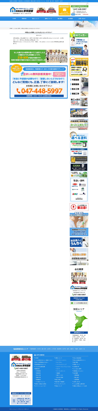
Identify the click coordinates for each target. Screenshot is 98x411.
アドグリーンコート (61, 360)
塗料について (48, 18)
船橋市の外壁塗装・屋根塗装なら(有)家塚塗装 (65, 409)
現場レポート (77, 364)
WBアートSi (60, 375)
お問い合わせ (82, 18)
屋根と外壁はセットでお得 (80, 386)
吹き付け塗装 (60, 377)
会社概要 (70, 18)
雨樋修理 (38, 379)
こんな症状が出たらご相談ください (44, 360)
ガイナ (58, 368)
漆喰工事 (38, 377)
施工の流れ (58, 379)
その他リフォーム (40, 381)
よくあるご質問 (77, 368)
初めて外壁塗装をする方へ (41, 362)
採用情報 (77, 379)
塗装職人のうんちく (78, 371)
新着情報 (77, 375)
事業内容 (24, 18)
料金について (58, 386)
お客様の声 (76, 366)
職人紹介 (77, 377)
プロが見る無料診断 (40, 366)
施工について (35, 18)
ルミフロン (59, 362)
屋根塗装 (38, 373)
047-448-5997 (80, 9)
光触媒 (58, 373)
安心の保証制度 (77, 358)
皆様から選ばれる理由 (40, 384)
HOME (14, 18)
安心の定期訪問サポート (80, 360)
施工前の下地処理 (59, 381)
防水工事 (38, 375)
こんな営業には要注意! (79, 384)
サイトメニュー (84, 1)
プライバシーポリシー (23, 409)
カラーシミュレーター (40, 386)
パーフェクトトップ (61, 364)
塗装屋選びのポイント (40, 364)
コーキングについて (60, 384)
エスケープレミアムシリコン (64, 366)
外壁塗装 (38, 371)
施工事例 (60, 18)
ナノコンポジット (61, 371)
